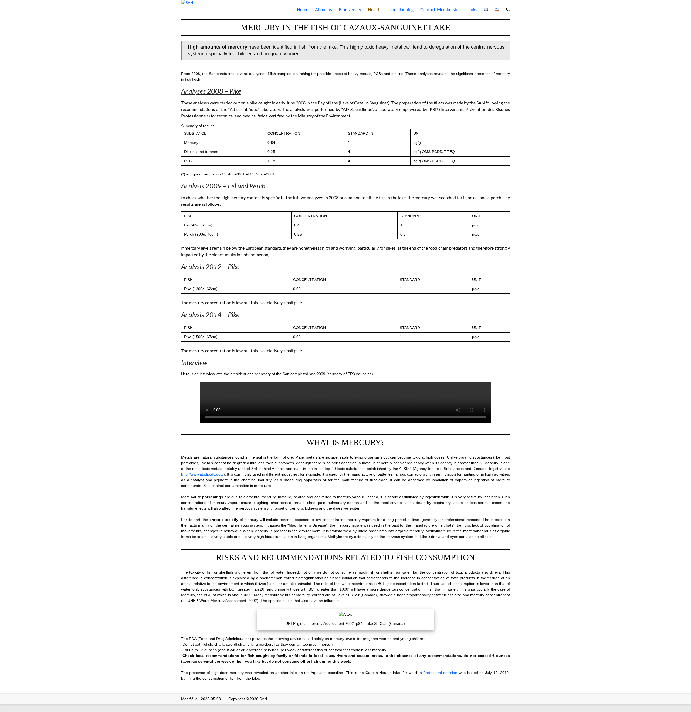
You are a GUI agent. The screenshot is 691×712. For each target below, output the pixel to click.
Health (374, 9)
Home (302, 9)
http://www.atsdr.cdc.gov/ (202, 474)
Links (472, 9)
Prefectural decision (440, 672)
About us (323, 9)
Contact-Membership (440, 9)
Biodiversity (350, 9)
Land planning (400, 9)
